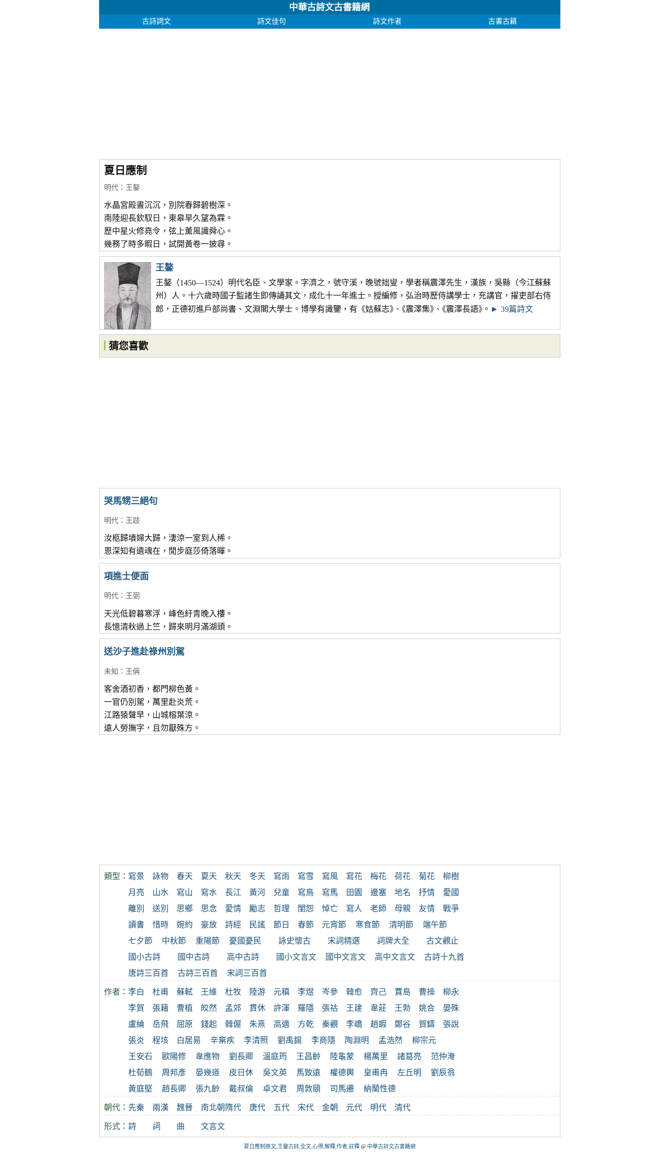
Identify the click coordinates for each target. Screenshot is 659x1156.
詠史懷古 (294, 940)
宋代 (306, 1107)
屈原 (185, 1024)
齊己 (378, 992)
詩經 (233, 924)
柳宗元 (424, 1040)
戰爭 (451, 908)
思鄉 (185, 908)
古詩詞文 (156, 21)
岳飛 (160, 1024)
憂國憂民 (245, 940)
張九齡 (207, 1088)
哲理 (281, 908)
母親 (403, 908)
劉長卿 (241, 1056)
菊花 (427, 876)
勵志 (257, 908)
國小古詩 (144, 957)
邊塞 (378, 892)
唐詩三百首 (148, 973)
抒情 (427, 892)
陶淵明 (357, 1040)
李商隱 (323, 1040)
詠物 (160, 876)
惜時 (160, 924)
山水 (160, 892)
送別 (160, 908)
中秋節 (174, 940)
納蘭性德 (380, 1088)
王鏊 (133, 187)
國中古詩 (194, 957)
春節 (306, 924)
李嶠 (354, 1024)
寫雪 (306, 876)
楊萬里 (376, 1056)
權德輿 (342, 1072)
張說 (451, 1024)
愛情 (233, 908)
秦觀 (330, 1024)
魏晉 (185, 1107)
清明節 (401, 924)
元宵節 (334, 924)
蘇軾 (185, 992)
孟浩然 (390, 1040)
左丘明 (409, 1072)
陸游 (257, 992)
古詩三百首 (198, 973)
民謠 (257, 924)
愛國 (451, 892)
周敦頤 (308, 1088)
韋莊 (378, 1008)
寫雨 (281, 876)
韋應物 (207, 1056)
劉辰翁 (443, 1072)
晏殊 (451, 1008)
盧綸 (136, 1024)
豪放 (209, 924)
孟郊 (233, 1008)
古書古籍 (502, 21)
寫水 (209, 892)
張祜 (330, 1008)
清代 (403, 1107)
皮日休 (241, 1072)
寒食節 (368, 924)
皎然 (209, 1008)
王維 (209, 992)
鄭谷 (403, 1024)
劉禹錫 (289, 1040)
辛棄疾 (222, 1040)
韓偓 (233, 1024)
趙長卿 (174, 1088)
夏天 (209, 876)
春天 (185, 876)
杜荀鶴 (140, 1072)
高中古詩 (243, 957)
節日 (281, 924)
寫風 (330, 876)
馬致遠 (308, 1072)
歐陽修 (174, 1056)
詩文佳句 (271, 21)
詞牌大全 (393, 940)
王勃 (403, 1008)
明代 (111, 187)
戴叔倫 (241, 1088)
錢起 (209, 1024)
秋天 (233, 876)
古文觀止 (442, 940)
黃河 (257, 892)
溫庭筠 (275, 1056)
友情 (427, 908)
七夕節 (140, 940)
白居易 (189, 1040)
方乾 (306, 1024)
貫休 (257, 1008)
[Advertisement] (329, 91)
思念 (209, 908)
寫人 (354, 908)
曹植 (185, 1008)
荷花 (403, 876)
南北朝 (213, 1107)
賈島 (403, 992)
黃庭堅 (140, 1088)
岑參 (330, 992)
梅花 (378, 876)
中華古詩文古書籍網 (329, 7)
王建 (354, 1008)
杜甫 (160, 992)
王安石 (140, 1056)
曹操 (427, 992)
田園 (354, 892)
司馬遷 (342, 1088)
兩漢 (160, 1107)
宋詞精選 (344, 940)
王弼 (133, 596)
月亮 (136, 892)
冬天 (257, 876)
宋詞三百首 (247, 973)
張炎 (136, 1040)
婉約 (185, 924)
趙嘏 (378, 1024)
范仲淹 (443, 1056)
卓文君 (275, 1088)
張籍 (160, 1008)
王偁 (133, 671)
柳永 (451, 992)
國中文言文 (345, 957)
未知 (111, 671)
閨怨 (306, 908)
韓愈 (354, 992)
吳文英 (275, 1072)
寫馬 (330, 892)
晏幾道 (207, 1072)
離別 (136, 908)
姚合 (427, 1008)
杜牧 (233, 992)
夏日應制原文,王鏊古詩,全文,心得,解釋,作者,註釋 (302, 1146)
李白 (136, 992)
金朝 (330, 1107)
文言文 (213, 1126)
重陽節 (207, 940)
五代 (281, 1107)
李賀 (136, 1008)
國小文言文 (296, 957)
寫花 (354, 876)
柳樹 (451, 876)
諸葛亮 (409, 1056)
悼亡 (330, 908)
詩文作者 (387, 21)
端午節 (435, 924)
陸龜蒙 (342, 1056)
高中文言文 (395, 957)
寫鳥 (306, 892)
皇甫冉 (376, 1072)
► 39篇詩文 (511, 309)
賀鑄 (427, 1024)
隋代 (233, 1107)
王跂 (133, 520)
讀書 (136, 924)
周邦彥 (174, 1072)
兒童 (281, 892)
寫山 (185, 892)
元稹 (281, 992)
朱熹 (257, 1024)
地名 (403, 892)
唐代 (257, 1107)
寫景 (136, 876)
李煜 (306, 992)
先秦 (136, 1107)
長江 (233, 892)
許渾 (281, 1008)
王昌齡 (308, 1056)
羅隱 (306, 1008)
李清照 (256, 1040)
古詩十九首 (444, 957)
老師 (378, 908)
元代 (354, 1107)
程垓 (160, 1040)
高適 (281, 1024)
